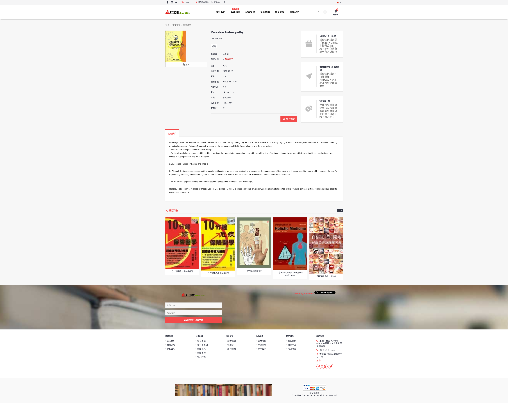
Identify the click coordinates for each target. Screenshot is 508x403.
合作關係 (262, 348)
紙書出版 (201, 340)
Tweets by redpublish (303, 293)
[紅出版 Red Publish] (177, 12)
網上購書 (292, 348)
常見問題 (279, 12)
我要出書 (235, 11)
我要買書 (250, 12)
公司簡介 (171, 340)
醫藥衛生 (187, 25)
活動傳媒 (265, 12)
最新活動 (262, 340)
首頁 (167, 25)
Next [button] (341, 210)
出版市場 (201, 352)
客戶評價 (201, 356)
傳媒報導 (262, 344)
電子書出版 (202, 344)
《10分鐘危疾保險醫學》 (218, 273)
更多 (318, 360)
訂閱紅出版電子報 (195, 320)
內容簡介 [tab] (172, 133)
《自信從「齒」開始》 (326, 276)
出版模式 (201, 348)
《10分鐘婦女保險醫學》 (182, 271)
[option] (182, 246)
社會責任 (171, 344)
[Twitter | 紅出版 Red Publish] (176, 2)
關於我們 (221, 12)
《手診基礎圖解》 (254, 270)
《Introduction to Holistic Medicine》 (290, 274)
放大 (187, 64)
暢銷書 (230, 344)
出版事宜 (292, 344)
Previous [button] (338, 210)
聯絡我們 (294, 12)
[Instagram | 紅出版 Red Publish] (172, 2)
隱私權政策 (314, 392)
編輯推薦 (231, 348)
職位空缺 (171, 348)
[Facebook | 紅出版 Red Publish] (167, 2)
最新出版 (231, 340)
